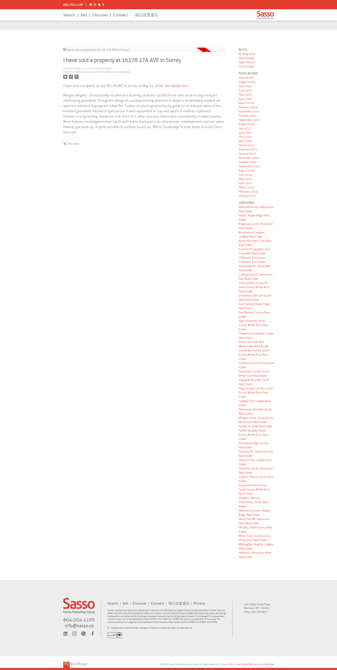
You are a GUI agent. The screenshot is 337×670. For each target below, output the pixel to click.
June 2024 (245, 174)
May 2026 (245, 94)
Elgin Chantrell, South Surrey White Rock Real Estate (253, 325)
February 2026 (248, 107)
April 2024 (245, 183)
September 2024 (249, 166)
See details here (176, 86)
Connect (158, 603)
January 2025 (247, 153)
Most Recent (246, 77)
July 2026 (245, 86)
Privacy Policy (227, 664)
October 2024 (248, 162)
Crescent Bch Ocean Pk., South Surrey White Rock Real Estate (254, 287)
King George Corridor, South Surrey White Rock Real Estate (256, 392)
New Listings (246, 58)
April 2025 (245, 141)
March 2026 (246, 103)
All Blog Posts (247, 54)
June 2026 (245, 90)
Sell (83, 15)
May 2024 (245, 179)
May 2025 (245, 136)
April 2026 (245, 98)
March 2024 (246, 187)
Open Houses (247, 62)
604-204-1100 (73, 4)
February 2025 (248, 149)
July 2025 (245, 128)
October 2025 (248, 115)
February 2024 (248, 191)
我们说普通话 (146, 15)
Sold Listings (246, 66)
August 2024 (247, 170)
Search (69, 15)
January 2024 (247, 195)
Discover (100, 15)
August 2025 (247, 124)
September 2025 (249, 120)
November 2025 (249, 111)
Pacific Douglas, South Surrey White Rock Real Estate (253, 435)
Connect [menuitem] (120, 15)
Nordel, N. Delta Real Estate (255, 426)
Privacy (199, 603)
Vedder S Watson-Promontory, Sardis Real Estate (253, 502)
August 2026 (247, 82)
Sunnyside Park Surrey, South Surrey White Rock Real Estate (254, 489)
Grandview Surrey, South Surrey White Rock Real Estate (101, 71)
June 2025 (245, 132)
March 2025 (246, 145)
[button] (73, 4)
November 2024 (249, 158)
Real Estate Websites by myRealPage (255, 664)
